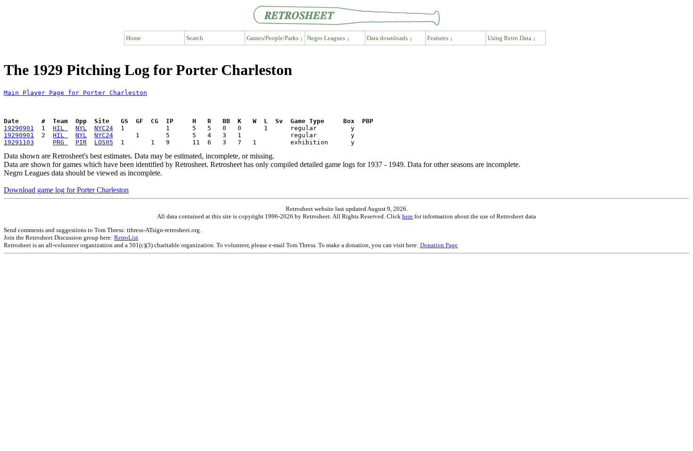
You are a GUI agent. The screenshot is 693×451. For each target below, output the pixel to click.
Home (133, 38)
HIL (60, 128)
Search (194, 38)
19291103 (19, 142)
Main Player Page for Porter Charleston (75, 92)
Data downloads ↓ (389, 38)
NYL (81, 128)
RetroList (126, 237)
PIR (81, 142)
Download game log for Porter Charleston (66, 190)
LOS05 (103, 142)
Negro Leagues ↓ (328, 38)
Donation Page (439, 245)
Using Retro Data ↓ (511, 38)
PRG (60, 142)
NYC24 (103, 128)
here (407, 216)
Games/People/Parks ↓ (275, 38)
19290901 (19, 128)
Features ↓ (440, 38)
